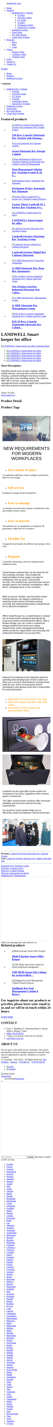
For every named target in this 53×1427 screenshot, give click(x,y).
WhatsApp (19, 1078)
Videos (10, 49)
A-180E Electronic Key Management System (25, 307)
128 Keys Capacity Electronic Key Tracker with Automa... (28, 137)
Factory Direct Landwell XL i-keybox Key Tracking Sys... (29, 206)
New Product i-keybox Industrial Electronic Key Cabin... (26, 289)
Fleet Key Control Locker (12, 868)
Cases (14, 47)
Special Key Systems (26, 27)
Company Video (19, 54)
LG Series (21, 20)
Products (10, 10)
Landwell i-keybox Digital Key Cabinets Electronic (29, 254)
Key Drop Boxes (19, 35)
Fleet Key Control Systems (12, 871)
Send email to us (8, 395)
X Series (21, 22)
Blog (14, 44)
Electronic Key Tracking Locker (15, 866)
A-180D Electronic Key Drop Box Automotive (28, 270)
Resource (11, 40)
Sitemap (13, 1062)
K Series (21, 15)
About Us (11, 62)
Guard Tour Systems (21, 37)
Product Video (18, 52)
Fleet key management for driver (15, 873)
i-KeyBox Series (24, 18)
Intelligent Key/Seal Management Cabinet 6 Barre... (25, 991)
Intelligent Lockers (20, 30)
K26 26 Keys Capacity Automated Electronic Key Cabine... (26, 324)
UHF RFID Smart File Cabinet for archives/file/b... (29, 974)
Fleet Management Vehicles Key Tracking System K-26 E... (27, 172)
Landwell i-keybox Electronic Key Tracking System (28, 238)
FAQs (9, 59)
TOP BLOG (24, 1062)
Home (9, 8)
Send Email (6, 1076)
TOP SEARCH (38, 1062)
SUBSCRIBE (7, 1017)
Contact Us (11, 64)
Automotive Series (25, 25)
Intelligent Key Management (13, 875)
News (14, 42)
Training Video (18, 57)
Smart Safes (17, 32)
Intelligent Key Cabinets (22, 13)
